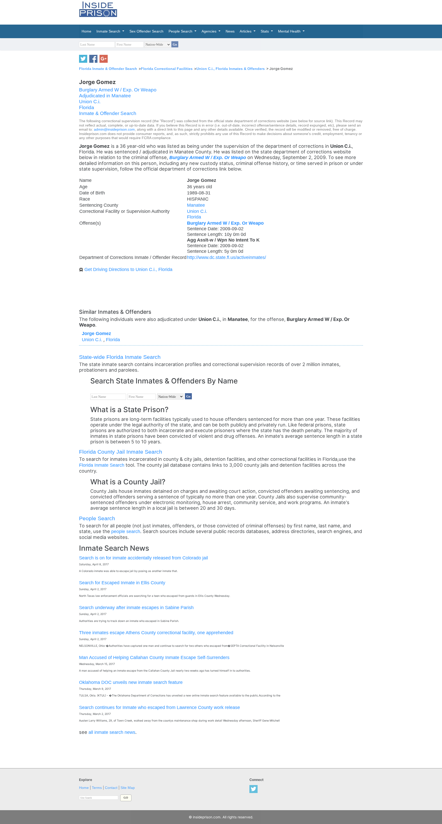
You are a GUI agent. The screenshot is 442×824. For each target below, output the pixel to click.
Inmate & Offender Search (107, 113)
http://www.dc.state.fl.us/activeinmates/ (226, 257)
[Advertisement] (245, 11)
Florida (86, 107)
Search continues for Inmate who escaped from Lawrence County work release (159, 707)
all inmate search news (112, 732)
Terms (97, 788)
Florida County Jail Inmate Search (120, 452)
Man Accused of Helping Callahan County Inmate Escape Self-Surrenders (154, 657)
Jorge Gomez (96, 333)
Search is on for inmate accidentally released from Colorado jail (143, 557)
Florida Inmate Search (101, 465)
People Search (97, 518)
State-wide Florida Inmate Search (120, 357)
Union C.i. (90, 101)
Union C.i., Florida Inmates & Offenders (230, 69)
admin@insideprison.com (114, 129)
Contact (111, 788)
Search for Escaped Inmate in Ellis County (122, 582)
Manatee (196, 205)
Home (84, 788)
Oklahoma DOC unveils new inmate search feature (131, 682)
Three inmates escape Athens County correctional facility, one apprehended (156, 632)
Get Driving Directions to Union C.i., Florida (128, 269)
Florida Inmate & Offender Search (108, 69)
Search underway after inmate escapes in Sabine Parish (136, 607)
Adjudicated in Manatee (105, 95)
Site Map (127, 788)
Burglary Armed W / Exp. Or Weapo (118, 89)
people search (125, 531)
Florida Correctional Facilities (167, 69)
